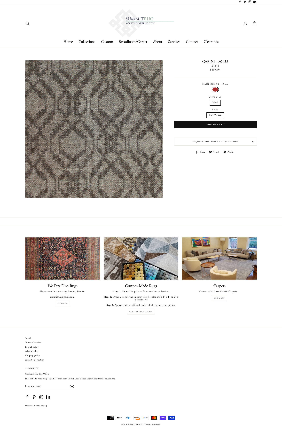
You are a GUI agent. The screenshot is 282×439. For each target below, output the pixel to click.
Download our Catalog (36, 406)
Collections (86, 42)
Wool (215, 102)
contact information (34, 360)
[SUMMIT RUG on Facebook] (27, 397)
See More (219, 298)
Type (215, 110)
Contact (192, 42)
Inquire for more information (215, 142)
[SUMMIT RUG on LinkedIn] (48, 397)
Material (215, 97)
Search (28, 338)
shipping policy (32, 356)
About (157, 42)
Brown (215, 89)
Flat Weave (215, 115)
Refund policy (31, 347)
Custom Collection (140, 311)
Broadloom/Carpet (133, 42)
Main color (215, 84)
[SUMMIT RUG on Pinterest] (34, 397)
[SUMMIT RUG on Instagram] (41, 397)
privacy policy (32, 351)
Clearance (211, 42)
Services (174, 42)
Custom (107, 42)
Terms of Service (33, 343)
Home (68, 42)
